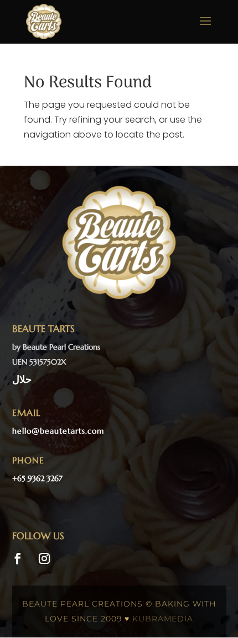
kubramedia (162, 619)
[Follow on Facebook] (18, 558)
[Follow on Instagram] (44, 558)
